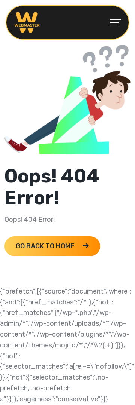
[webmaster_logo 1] (27, 22)
